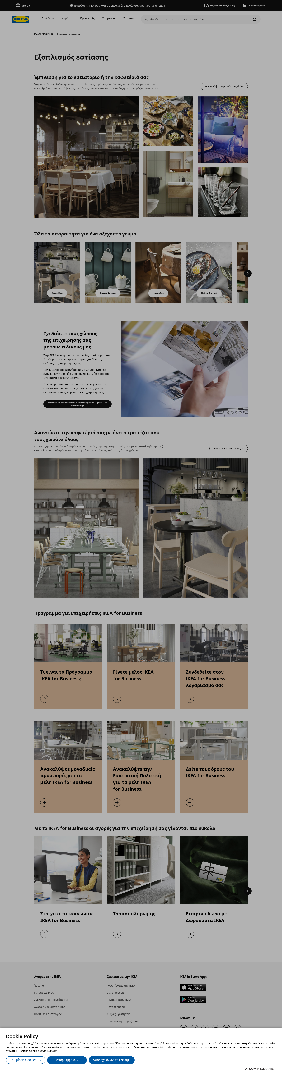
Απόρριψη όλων (67, 1060)
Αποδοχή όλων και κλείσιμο (111, 1060)
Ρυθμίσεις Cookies (23, 1060)
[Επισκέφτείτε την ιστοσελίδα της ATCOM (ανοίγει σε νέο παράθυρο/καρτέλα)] (260, 1068)
